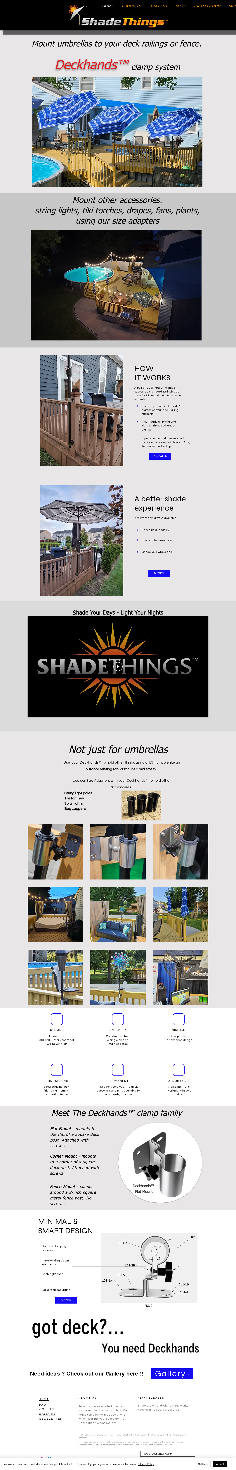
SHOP (44, 1399)
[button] (117, 132)
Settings (203, 1464)
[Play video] (118, 666)
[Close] (231, 1464)
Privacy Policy (146, 1464)
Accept (220, 1464)
